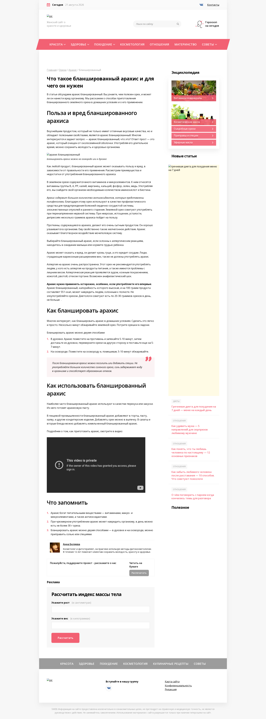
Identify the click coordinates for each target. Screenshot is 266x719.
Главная (52, 70)
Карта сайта (172, 681)
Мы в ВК (202, 5)
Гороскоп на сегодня (212, 23)
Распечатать (139, 572)
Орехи (62, 70)
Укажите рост (71, 602)
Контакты (213, 4)
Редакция (171, 689)
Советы (208, 44)
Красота (56, 44)
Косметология (132, 44)
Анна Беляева (71, 544)
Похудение (103, 44)
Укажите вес (70, 618)
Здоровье (78, 44)
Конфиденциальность (178, 685)
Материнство (185, 44)
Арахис (73, 70)
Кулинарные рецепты (170, 664)
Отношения (159, 44)
